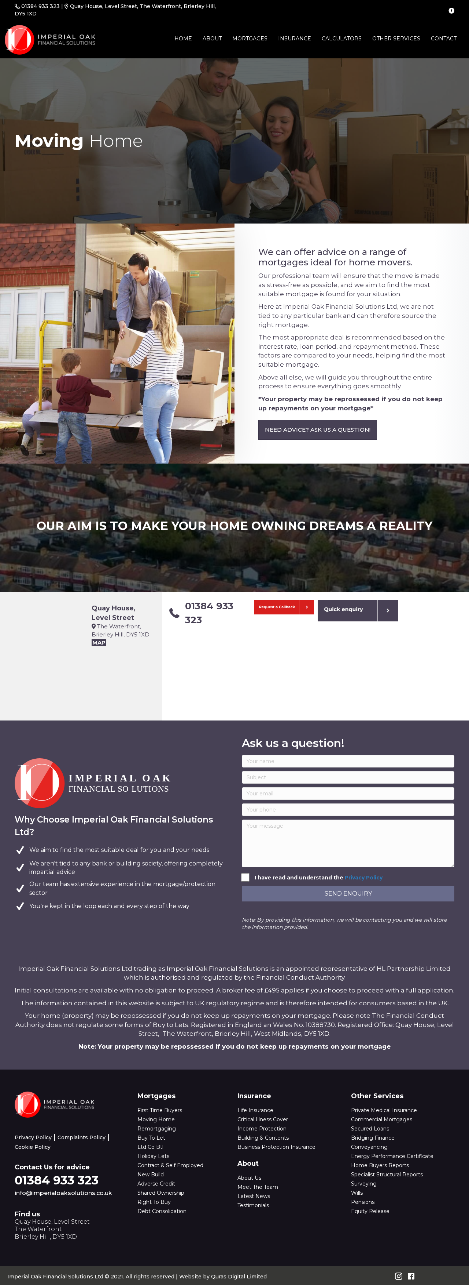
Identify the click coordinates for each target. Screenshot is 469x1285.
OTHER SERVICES (396, 38)
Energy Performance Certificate (392, 1156)
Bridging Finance (373, 1138)
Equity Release (370, 1211)
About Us (249, 1178)
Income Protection (262, 1128)
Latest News (253, 1196)
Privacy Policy (364, 877)
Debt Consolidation (162, 1211)
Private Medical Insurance (384, 1110)
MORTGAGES (249, 38)
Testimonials (253, 1205)
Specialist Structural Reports (387, 1174)
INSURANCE (294, 38)
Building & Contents (263, 1138)
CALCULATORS (342, 38)
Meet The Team (257, 1187)
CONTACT (444, 38)
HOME (183, 38)
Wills (357, 1193)
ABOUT (212, 38)
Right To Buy (154, 1202)
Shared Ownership (160, 1193)
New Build (150, 1174)
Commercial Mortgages (381, 1119)
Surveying (364, 1183)
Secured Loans (370, 1128)
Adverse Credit (156, 1183)
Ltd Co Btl (150, 1147)
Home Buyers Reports (380, 1165)
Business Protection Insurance (276, 1147)
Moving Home (156, 1119)
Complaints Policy (82, 1137)
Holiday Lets (153, 1156)
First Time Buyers (159, 1110)
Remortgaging (156, 1128)
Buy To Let (151, 1138)
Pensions (362, 1202)
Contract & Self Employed (170, 1165)
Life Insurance (255, 1110)
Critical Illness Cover (262, 1119)
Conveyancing (369, 1147)
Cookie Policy (33, 1147)
